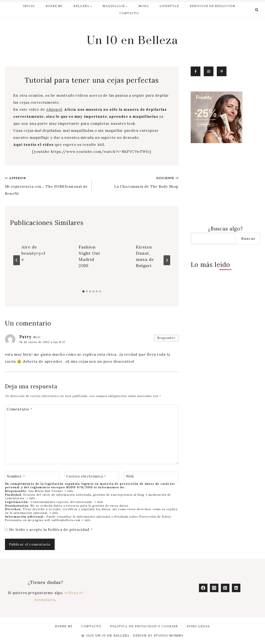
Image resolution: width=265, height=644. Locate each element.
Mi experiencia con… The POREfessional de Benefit (46, 186)
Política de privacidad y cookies (144, 626)
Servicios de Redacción (212, 6)
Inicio (29, 6)
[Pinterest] (225, 588)
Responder (166, 338)
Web (130, 476)
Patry (25, 336)
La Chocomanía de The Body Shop (146, 182)
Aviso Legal (198, 626)
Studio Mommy (169, 635)
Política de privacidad (69, 529)
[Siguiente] (167, 260)
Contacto (129, 13)
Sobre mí (54, 6)
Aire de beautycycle (33, 253)
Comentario (20, 409)
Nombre (16, 476)
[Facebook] (203, 588)
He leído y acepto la (51, 529)
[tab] (83, 291)
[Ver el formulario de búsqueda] (256, 10)
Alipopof (54, 109)
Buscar (248, 238)
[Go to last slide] (16, 260)
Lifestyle (169, 6)
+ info (68, 491)
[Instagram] (214, 588)
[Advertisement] (225, 184)
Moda (144, 6)
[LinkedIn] (236, 588)
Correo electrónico (86, 476)
